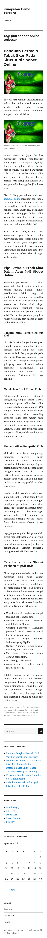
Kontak (7, 922)
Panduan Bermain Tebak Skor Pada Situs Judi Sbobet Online (21, 58)
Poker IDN (11, 814)
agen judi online (12, 199)
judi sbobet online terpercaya (24, 715)
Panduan (8, 909)
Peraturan (9, 915)
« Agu (12, 889)
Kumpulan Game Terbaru (14, 930)
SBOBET (18, 707)
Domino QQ (12, 807)
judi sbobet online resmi (23, 710)
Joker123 (10, 811)
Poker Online (13, 818)
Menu (8, 20)
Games (7, 903)
